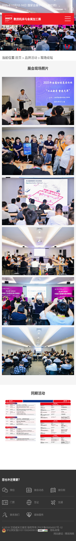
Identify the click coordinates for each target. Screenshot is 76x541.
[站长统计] (43, 530)
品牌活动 (31, 57)
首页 (18, 57)
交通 (60, 502)
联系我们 (14, 514)
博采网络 (69, 533)
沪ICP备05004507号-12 (50, 527)
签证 (36, 502)
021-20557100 (36, 460)
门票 (12, 502)
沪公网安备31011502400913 (21, 530)
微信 (12, 490)
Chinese (58, 9)
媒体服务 (38, 514)
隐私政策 (54, 530)
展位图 (61, 490)
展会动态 (38, 490)
